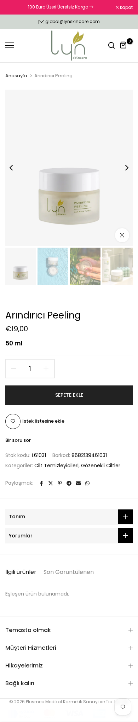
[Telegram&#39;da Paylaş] (69, 483)
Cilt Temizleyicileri (56, 465)
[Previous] (16, 167)
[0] (123, 45)
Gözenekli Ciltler (100, 465)
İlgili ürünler (20, 572)
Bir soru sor (18, 440)
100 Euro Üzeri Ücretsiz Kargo (58, 7)
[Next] (122, 167)
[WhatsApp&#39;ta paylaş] (87, 483)
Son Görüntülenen (69, 572)
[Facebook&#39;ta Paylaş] (41, 483)
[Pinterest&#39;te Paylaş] (60, 483)
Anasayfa (16, 76)
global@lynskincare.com (72, 21)
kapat (126, 7)
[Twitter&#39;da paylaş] (50, 483)
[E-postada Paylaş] (78, 483)
